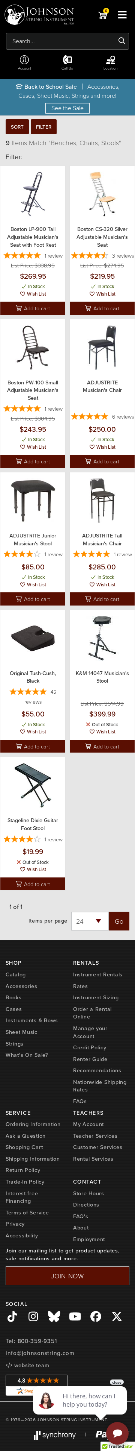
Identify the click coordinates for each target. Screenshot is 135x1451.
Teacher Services (95, 1136)
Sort (17, 127)
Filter (43, 127)
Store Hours (88, 1193)
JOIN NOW (67, 1275)
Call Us (67, 68)
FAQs (80, 1101)
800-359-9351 (37, 1341)
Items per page (48, 921)
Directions (86, 1205)
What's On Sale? (27, 1055)
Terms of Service (27, 1212)
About (81, 1227)
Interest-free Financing (22, 1197)
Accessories (22, 986)
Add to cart (36, 308)
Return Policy (23, 1170)
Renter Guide (90, 1059)
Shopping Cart (24, 1147)
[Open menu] (122, 14)
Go (119, 921)
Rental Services (93, 1159)
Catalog (16, 974)
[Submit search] (122, 41)
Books (14, 997)
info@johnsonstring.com (40, 1353)
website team (30, 1365)
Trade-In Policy (25, 1182)
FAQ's (80, 1216)
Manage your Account (90, 1032)
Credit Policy (89, 1047)
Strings (15, 1044)
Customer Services (97, 1147)
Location (110, 68)
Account (24, 68)
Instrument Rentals (98, 974)
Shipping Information (33, 1159)
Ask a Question (26, 1136)
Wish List (36, 293)
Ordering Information (33, 1124)
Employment (89, 1239)
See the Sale (67, 108)
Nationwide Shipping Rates (100, 1086)
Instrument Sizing (95, 997)
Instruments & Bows (32, 1020)
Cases (14, 1009)
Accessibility (22, 1235)
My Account (88, 1124)
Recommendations (97, 1070)
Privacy (15, 1224)
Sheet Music (22, 1032)
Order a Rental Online (92, 1013)
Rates (80, 986)
